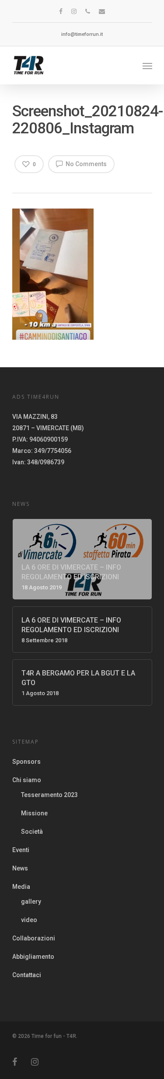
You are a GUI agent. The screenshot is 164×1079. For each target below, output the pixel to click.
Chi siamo (26, 779)
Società (32, 831)
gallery (31, 901)
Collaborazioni (33, 938)
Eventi (20, 849)
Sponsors (26, 761)
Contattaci (26, 974)
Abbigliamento (33, 956)
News (20, 868)
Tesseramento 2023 (49, 794)
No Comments (85, 163)
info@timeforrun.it (82, 34)
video (29, 919)
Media (21, 886)
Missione (34, 813)
